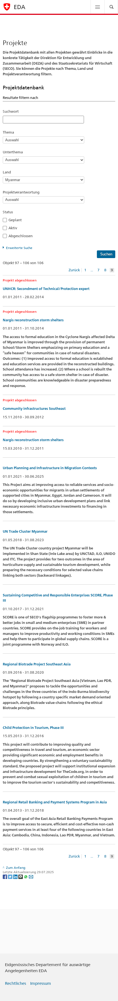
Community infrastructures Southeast (34, 408)
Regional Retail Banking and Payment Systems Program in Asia (55, 802)
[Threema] (21, 876)
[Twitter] (10, 876)
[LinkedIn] (15, 876)
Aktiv (14, 228)
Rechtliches (15, 983)
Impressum (40, 983)
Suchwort (11, 111)
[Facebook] (5, 876)
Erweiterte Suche (19, 248)
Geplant (17, 220)
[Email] (31, 876)
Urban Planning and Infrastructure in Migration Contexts (50, 468)
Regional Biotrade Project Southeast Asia (37, 664)
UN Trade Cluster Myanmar (25, 531)
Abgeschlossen (22, 236)
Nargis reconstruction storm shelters (33, 320)
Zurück (74, 270)
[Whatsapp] (26, 876)
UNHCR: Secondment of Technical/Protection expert (46, 288)
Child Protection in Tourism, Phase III (33, 727)
